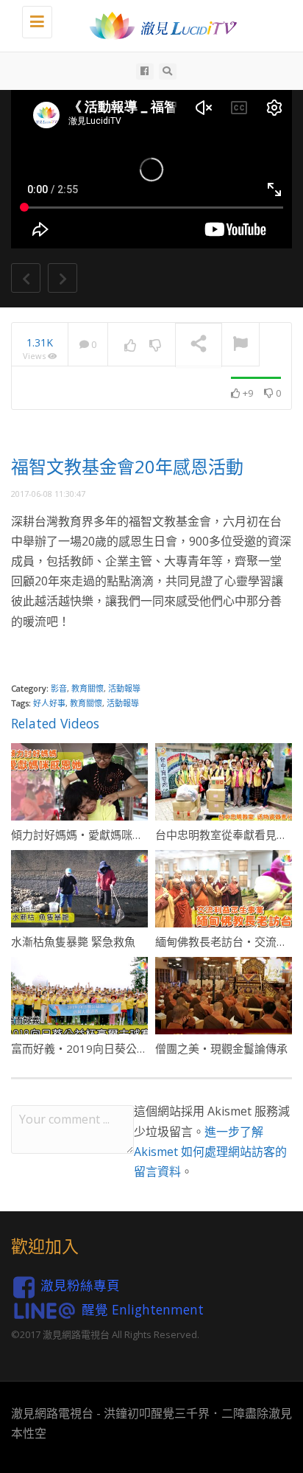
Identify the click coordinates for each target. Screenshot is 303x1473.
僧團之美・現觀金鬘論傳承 (221, 1048)
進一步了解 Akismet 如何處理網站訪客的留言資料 (210, 1152)
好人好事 (49, 702)
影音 (59, 688)
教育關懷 (87, 688)
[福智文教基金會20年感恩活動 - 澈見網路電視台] (159, 26)
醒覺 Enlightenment (143, 1309)
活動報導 (124, 688)
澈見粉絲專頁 (80, 1286)
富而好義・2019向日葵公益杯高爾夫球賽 (112, 1048)
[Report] (240, 345)
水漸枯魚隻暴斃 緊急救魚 (73, 941)
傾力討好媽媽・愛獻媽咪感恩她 (88, 834)
